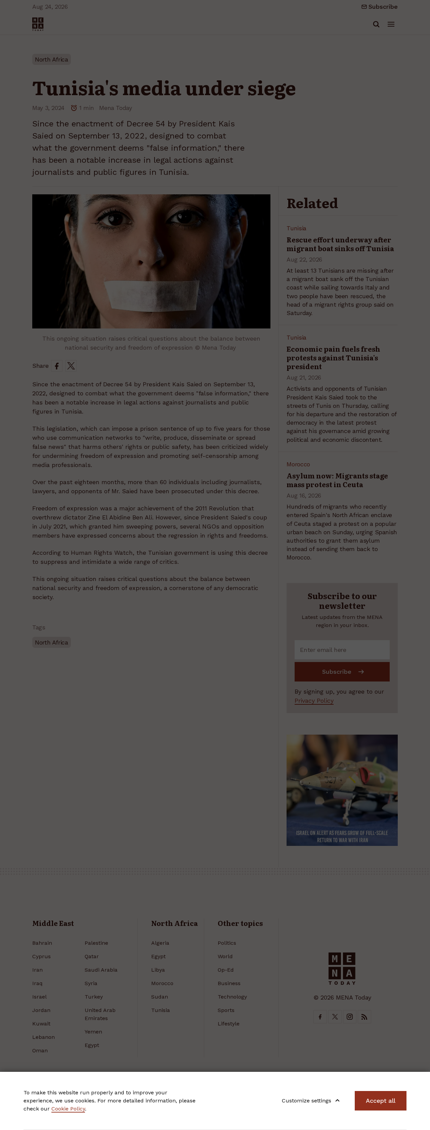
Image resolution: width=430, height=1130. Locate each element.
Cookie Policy (68, 1108)
